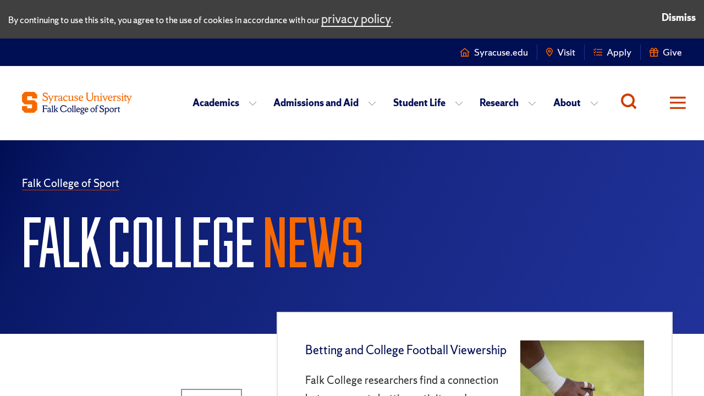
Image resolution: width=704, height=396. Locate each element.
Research (499, 102)
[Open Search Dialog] (631, 103)
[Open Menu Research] (535, 103)
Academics (216, 102)
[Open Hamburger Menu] (670, 103)
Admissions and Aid (316, 102)
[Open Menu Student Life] (462, 103)
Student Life (419, 102)
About (567, 102)
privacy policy (356, 19)
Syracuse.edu (501, 52)
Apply (619, 52)
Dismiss (679, 17)
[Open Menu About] (597, 103)
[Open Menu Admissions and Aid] (375, 103)
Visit (566, 52)
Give (672, 52)
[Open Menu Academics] (256, 103)
